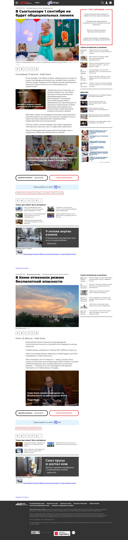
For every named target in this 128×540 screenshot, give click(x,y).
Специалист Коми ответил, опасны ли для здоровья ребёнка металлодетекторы (66, 209)
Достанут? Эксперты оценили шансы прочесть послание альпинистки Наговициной (100, 286)
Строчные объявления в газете (39, 505)
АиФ (17, 64)
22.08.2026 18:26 (20, 274)
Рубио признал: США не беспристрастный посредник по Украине (98, 110)
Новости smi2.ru (22, 268)
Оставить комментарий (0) (64, 177)
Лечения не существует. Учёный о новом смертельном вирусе (99, 291)
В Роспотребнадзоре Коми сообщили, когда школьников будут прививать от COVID (33, 209)
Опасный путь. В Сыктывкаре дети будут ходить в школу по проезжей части (35, 215)
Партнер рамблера (47, 532)
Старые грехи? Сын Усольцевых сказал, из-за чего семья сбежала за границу (100, 51)
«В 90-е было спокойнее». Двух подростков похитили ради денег (99, 304)
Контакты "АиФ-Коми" (80, 503)
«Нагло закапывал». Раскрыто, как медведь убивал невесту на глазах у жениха (100, 299)
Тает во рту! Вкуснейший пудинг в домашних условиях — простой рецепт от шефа (99, 64)
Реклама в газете (65, 503)
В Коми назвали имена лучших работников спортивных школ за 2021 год (66, 215)
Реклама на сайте (52, 503)
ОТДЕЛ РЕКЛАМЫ (94, 503)
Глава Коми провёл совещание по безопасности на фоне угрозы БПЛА (96, 39)
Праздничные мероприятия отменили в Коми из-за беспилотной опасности (96, 23)
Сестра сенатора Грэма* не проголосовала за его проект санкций (97, 103)
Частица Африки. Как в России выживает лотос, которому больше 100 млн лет (100, 71)
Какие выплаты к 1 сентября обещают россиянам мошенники (100, 95)
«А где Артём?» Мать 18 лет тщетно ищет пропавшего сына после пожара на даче (100, 312)
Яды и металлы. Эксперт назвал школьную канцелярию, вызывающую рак (99, 58)
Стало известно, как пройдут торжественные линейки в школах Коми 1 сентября (52, 159)
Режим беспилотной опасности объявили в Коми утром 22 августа (96, 15)
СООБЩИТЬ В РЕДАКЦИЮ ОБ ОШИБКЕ (62, 505)
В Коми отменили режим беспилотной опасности (96, 31)
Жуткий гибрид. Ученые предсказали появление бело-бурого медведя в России (100, 279)
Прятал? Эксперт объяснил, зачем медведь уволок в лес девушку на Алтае (99, 78)
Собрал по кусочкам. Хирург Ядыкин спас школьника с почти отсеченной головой (100, 84)
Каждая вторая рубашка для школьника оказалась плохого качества (34, 221)
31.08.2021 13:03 (20, 8)
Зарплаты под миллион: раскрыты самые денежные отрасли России (99, 115)
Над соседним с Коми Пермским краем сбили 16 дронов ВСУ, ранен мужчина (34, 450)
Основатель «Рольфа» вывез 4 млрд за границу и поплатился (99, 122)
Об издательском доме (37, 503)
